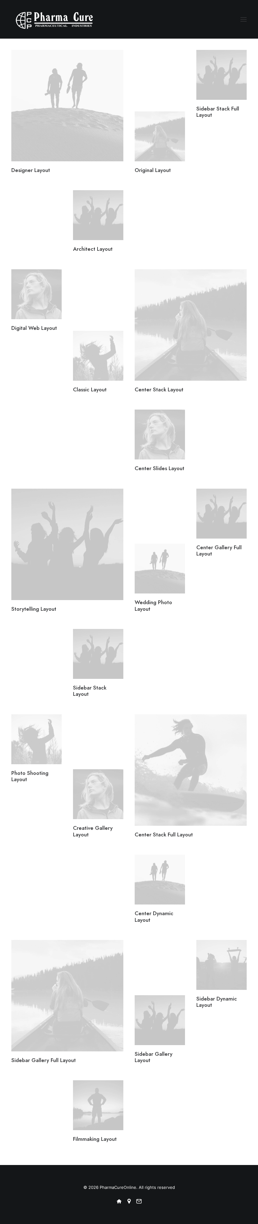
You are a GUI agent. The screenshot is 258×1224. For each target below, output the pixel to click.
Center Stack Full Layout (164, 834)
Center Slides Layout (159, 468)
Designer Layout (30, 170)
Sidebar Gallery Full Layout (43, 1060)
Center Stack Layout (159, 389)
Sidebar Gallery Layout (153, 1057)
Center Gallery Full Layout (219, 550)
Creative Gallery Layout (93, 831)
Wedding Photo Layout (153, 605)
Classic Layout (90, 389)
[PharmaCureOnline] (54, 19)
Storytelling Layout (33, 609)
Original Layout (153, 170)
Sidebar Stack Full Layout (217, 112)
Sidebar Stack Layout (89, 691)
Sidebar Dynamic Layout (216, 1002)
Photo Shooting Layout (29, 776)
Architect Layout (93, 249)
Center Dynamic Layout (154, 916)
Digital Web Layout (34, 328)
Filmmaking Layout (95, 1139)
